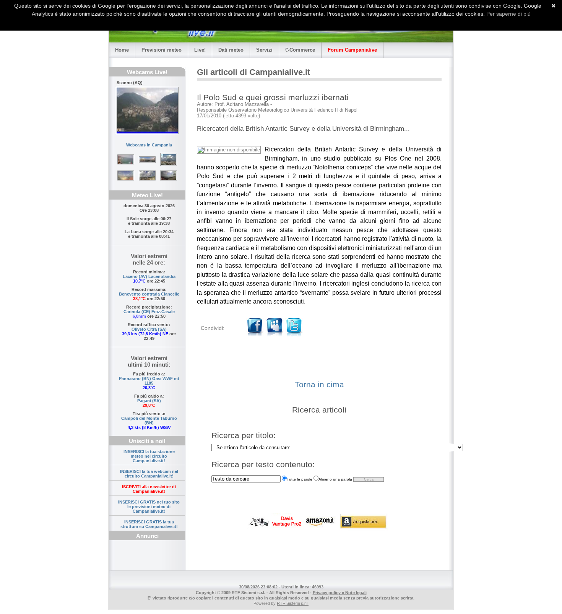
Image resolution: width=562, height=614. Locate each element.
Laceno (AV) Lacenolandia (149, 276)
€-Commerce (300, 50)
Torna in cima (319, 384)
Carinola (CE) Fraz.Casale (149, 311)
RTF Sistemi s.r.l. (293, 603)
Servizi (264, 50)
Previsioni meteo (161, 50)
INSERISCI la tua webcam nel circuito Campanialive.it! (149, 473)
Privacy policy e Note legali (340, 592)
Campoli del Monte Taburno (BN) (149, 420)
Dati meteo (231, 50)
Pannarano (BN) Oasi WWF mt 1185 (149, 380)
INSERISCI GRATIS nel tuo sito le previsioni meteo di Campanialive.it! (149, 506)
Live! (200, 50)
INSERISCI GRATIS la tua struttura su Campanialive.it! (149, 524)
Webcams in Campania (149, 145)
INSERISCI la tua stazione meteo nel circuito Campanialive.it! (149, 456)
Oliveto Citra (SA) (149, 329)
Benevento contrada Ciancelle (149, 294)
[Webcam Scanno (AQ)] (147, 110)
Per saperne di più (508, 14)
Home (122, 50)
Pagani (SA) (149, 400)
